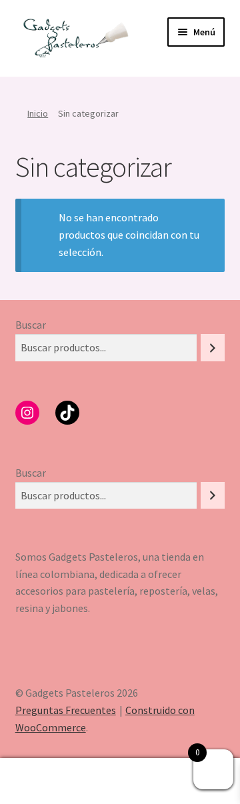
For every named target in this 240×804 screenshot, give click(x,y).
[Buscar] (213, 347)
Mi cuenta (40, 781)
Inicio (37, 113)
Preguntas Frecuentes (65, 710)
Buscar (30, 324)
